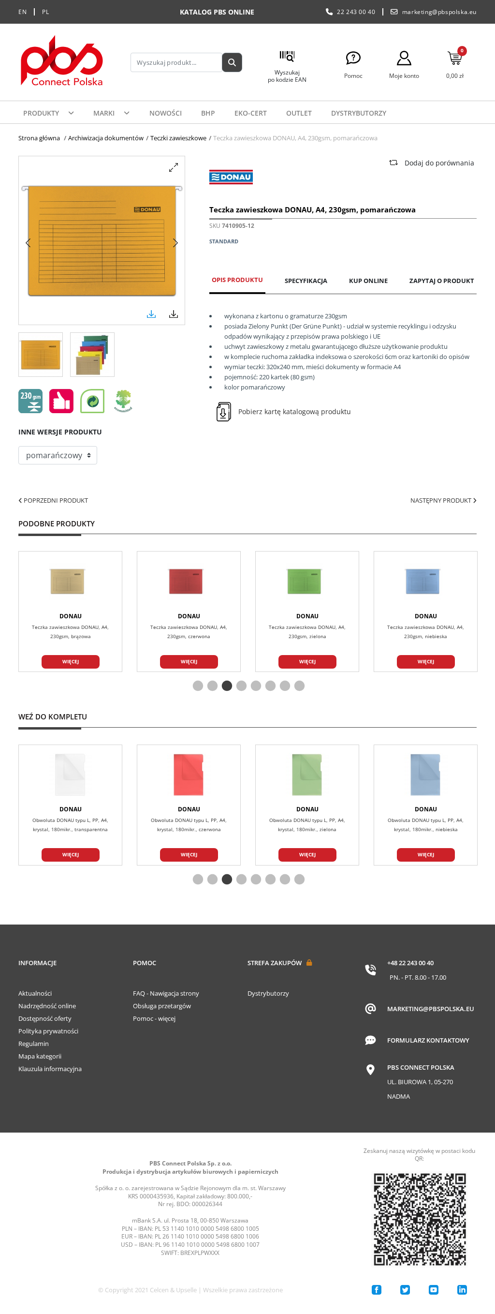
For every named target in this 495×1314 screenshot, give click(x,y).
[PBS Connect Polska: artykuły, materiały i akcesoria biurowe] (61, 62)
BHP (208, 113)
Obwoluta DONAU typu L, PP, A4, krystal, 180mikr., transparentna (70, 825)
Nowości (165, 113)
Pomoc (144, 962)
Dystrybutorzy (358, 113)
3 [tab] (226, 686)
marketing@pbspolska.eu (439, 12)
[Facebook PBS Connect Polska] (376, 1289)
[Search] (232, 62)
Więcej (70, 661)
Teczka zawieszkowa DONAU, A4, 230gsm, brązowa (70, 632)
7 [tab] (284, 686)
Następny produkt (441, 500)
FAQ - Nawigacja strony (166, 993)
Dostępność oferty (45, 1018)
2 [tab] (211, 686)
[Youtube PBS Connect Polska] (434, 1289)
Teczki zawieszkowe (178, 138)
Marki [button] (104, 113)
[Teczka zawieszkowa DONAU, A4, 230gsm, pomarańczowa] (40, 354)
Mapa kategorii (39, 1056)
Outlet (299, 113)
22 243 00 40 (356, 12)
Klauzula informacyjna (50, 1068)
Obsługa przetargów (162, 1005)
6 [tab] (269, 686)
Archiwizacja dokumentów (106, 138)
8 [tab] (298, 686)
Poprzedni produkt (55, 500)
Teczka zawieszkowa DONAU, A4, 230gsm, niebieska (425, 632)
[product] (70, 581)
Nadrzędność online (47, 1005)
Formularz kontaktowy (428, 1040)
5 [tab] (255, 686)
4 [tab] (240, 686)
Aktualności (35, 993)
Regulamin (33, 1043)
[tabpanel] (307, 611)
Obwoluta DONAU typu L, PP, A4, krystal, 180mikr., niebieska (426, 825)
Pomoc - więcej (154, 1018)
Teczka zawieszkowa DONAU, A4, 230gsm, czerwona (188, 632)
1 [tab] (197, 686)
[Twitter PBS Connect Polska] (405, 1289)
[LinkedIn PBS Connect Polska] (462, 1289)
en (22, 12)
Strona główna (39, 138)
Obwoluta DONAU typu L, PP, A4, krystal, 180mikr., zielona (307, 825)
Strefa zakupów (275, 962)
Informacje (37, 962)
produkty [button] (42, 113)
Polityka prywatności (48, 1031)
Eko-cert (250, 113)
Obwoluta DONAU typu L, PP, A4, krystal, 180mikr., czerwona (189, 825)
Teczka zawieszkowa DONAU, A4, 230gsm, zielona (307, 632)
